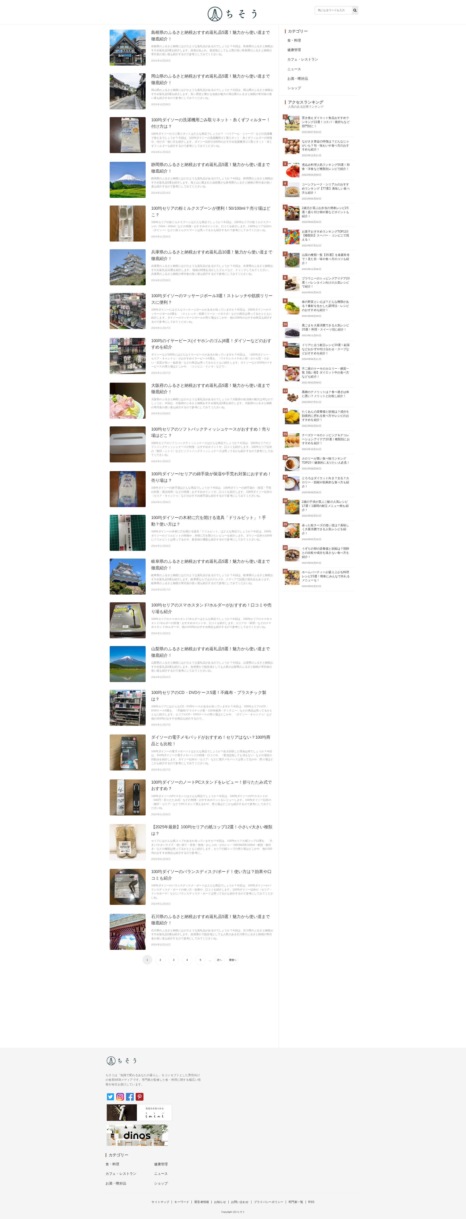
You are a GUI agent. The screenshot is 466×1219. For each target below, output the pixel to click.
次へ (219, 960)
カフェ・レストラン (302, 59)
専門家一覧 (295, 1202)
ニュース (294, 69)
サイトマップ (160, 1202)
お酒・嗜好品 (297, 78)
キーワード (181, 1202)
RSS (311, 1202)
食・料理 (294, 40)
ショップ (294, 88)
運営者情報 (201, 1202)
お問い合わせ (240, 1202)
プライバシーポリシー (268, 1202)
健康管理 (294, 50)
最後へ (232, 960)
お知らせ (220, 1202)
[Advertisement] (191, 1004)
